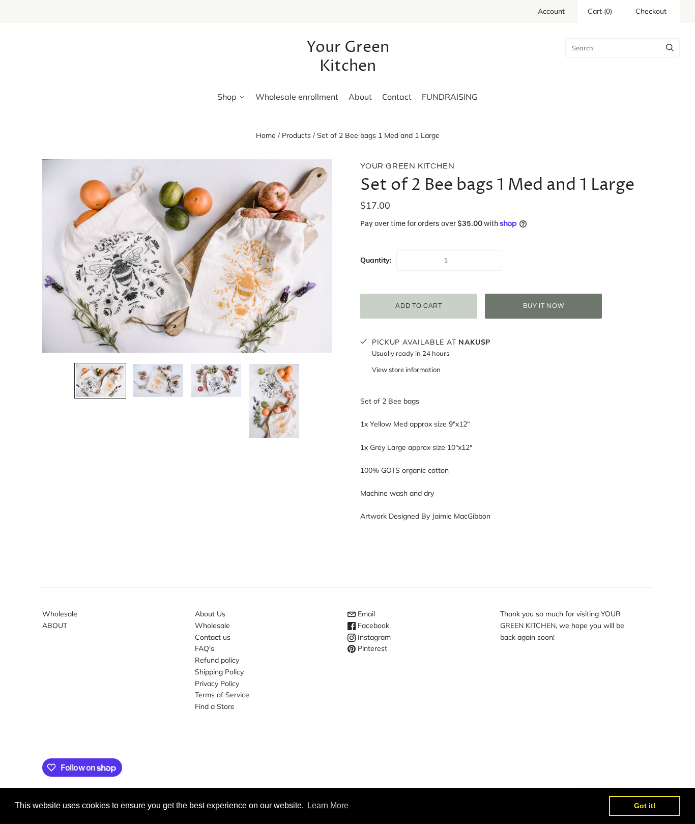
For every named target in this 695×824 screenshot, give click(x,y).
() (600, 11)
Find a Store (215, 706)
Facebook (372, 625)
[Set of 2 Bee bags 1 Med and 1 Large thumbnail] (100, 381)
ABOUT (54, 625)
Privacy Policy (217, 683)
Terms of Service (222, 694)
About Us (210, 613)
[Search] (670, 48)
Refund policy (217, 660)
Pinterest (371, 648)
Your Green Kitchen (407, 166)
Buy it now (543, 305)
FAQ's (204, 648)
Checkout (651, 11)
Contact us (212, 637)
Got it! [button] (645, 806)
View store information (406, 369)
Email (365, 613)
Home (266, 135)
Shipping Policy (219, 671)
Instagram (373, 637)
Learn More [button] (328, 805)
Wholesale (59, 613)
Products (296, 135)
